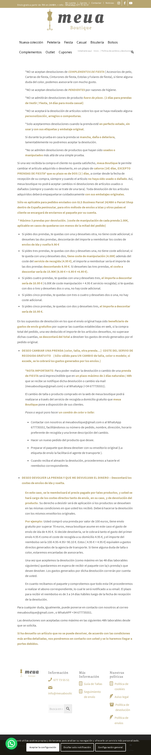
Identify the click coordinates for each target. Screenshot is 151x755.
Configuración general (110, 747)
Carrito (83, 2)
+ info (60, 4)
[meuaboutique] (75, 22)
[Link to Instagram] (119, 3)
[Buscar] (131, 52)
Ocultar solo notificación (77, 747)
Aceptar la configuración (42, 747)
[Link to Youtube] (131, 3)
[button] (11, 743)
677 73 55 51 (61, 680)
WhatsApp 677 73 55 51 (77, 4)
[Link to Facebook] (125, 3)
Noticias (110, 2)
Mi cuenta (70, 2)
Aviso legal (122, 697)
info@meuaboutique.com (65, 693)
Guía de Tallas (93, 684)
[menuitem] (70, 3)
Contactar (96, 2)
